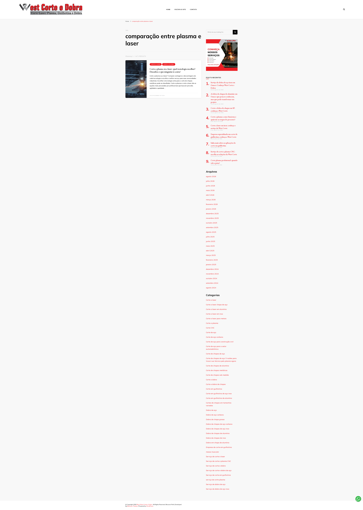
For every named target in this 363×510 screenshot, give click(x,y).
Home (168, 9)
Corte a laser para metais (216, 318)
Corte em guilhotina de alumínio (219, 398)
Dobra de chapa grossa (215, 419)
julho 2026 (210, 181)
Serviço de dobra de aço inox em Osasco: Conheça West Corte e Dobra (223, 85)
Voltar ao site (180, 9)
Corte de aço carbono (214, 337)
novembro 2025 (212, 218)
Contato (193, 9)
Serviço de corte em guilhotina (218, 475)
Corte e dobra (211, 380)
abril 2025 (210, 251)
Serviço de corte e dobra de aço (218, 470)
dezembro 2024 (212, 269)
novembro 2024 (212, 274)
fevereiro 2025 (212, 260)
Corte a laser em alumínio (216, 309)
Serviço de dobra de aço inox (217, 489)
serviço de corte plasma (215, 480)
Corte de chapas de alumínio (217, 366)
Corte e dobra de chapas (216, 384)
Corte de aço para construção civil (219, 342)
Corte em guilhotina (214, 389)
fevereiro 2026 (212, 204)
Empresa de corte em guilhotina (219, 447)
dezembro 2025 (212, 213)
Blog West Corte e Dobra (144, 504)
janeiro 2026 (211, 209)
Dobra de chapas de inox (216, 438)
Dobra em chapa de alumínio (217, 443)
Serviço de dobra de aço (215, 484)
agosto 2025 (211, 232)
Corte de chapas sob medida (217, 375)
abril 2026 (210, 195)
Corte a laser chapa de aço (216, 305)
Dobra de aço (211, 410)
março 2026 (211, 200)
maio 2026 (210, 190)
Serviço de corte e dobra (216, 466)
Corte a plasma (169, 64)
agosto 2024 (211, 288)
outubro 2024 (211, 278)
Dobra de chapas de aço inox (217, 429)
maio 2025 (210, 246)
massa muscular (212, 452)
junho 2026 (210, 186)
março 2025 (211, 255)
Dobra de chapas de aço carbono (219, 424)
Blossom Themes (132, 506)
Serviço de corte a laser (215, 456)
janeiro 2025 (211, 264)
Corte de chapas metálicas (216, 370)
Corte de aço (211, 332)
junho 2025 (210, 241)
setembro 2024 (212, 283)
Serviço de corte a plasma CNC (218, 461)
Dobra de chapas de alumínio (218, 433)
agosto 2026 (211, 176)
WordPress (149, 506)
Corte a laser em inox (214, 314)
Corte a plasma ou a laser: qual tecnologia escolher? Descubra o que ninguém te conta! (172, 70)
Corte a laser (155, 64)
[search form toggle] (344, 9)
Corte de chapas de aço (215, 354)
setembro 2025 (212, 227)
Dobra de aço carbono (215, 415)
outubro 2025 (211, 223)
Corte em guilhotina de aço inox (219, 393)
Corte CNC (210, 328)
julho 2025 (210, 237)
